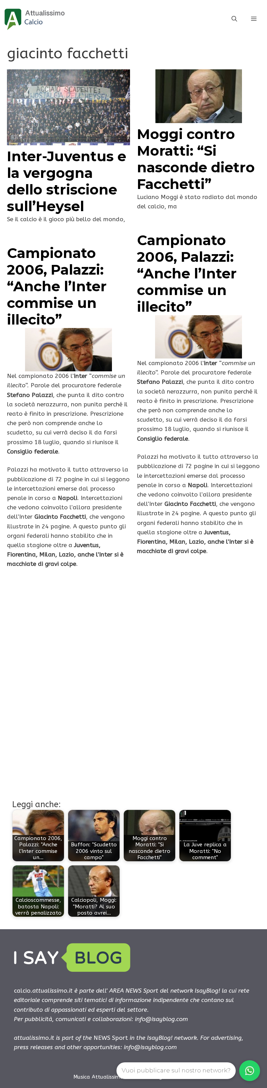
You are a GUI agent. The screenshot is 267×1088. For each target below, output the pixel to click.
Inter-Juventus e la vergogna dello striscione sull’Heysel (66, 181)
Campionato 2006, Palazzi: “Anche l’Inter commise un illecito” (187, 273)
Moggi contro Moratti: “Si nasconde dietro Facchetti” (196, 159)
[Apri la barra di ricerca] (234, 19)
